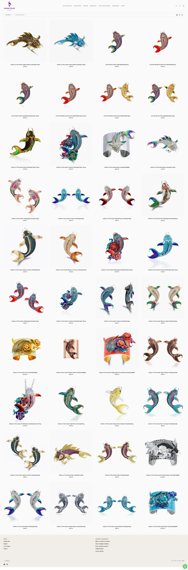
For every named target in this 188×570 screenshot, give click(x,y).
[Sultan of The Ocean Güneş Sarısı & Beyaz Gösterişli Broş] (116, 400)
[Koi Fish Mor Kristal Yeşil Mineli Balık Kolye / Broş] (25, 92)
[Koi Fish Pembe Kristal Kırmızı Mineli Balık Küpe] (116, 92)
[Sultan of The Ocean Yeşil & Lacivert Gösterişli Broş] (25, 246)
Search (5, 549)
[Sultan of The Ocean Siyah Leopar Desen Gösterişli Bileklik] (162, 451)
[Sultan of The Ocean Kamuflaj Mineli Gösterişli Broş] (162, 195)
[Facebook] (4, 564)
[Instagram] (7, 564)
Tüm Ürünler (7, 546)
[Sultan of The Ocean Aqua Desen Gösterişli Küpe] (116, 503)
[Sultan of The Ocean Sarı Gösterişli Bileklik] (25, 349)
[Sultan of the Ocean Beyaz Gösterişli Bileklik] (116, 143)
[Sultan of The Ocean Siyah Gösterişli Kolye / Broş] (25, 143)
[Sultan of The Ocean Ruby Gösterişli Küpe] (116, 451)
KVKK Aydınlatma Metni (101, 546)
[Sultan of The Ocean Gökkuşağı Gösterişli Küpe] (25, 195)
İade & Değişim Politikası (102, 544)
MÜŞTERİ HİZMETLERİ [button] (101, 539)
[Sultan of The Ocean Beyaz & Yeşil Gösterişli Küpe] (162, 297)
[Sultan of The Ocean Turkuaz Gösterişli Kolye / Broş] (71, 143)
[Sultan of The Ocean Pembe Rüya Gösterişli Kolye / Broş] (25, 400)
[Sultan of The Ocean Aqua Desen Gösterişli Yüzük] (71, 41)
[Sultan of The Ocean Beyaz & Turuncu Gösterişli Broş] (71, 246)
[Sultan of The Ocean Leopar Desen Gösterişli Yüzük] (25, 41)
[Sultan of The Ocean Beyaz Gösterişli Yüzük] (162, 143)
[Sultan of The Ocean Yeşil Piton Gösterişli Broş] (71, 400)
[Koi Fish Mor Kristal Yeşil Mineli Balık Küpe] (162, 92)
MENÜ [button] (5, 539)
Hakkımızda (7, 541)
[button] (67, 6)
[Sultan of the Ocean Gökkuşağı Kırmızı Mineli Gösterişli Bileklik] (116, 349)
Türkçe (7, 560)
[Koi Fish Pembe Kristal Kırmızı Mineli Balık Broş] (162, 41)
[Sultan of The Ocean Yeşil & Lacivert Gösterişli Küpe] (25, 451)
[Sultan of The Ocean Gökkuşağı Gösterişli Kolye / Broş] (116, 246)
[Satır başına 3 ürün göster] (179, 15)
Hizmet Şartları (99, 551)
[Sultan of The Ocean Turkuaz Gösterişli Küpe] (71, 195)
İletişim (5, 544)
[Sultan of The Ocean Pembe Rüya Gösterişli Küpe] (116, 195)
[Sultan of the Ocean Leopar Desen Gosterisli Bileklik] (71, 349)
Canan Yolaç (177, 560)
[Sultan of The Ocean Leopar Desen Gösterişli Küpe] (162, 349)
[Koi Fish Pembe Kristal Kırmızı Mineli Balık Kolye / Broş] (71, 92)
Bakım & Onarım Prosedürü (102, 541)
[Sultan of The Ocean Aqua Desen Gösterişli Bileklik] (162, 503)
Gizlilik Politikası (99, 549)
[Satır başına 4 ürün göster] (182, 15)
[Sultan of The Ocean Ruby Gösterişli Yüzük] (71, 451)
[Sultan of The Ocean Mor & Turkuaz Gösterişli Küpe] (162, 400)
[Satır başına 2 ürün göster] (177, 15)
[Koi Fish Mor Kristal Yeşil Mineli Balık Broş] (116, 41)
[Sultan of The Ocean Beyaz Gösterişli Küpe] (25, 503)
